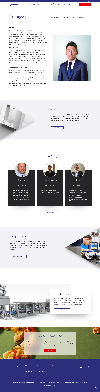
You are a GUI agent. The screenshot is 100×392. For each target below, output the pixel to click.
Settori (29, 4)
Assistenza (46, 4)
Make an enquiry (55, 365)
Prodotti (23, 4)
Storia (64, 17)
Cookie (55, 385)
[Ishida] (15, 365)
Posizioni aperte (61, 4)
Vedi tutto (57, 127)
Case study (58, 17)
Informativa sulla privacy (48, 385)
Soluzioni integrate (37, 4)
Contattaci (50, 350)
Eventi (68, 17)
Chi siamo (53, 4)
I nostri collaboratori (81, 17)
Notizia (73, 17)
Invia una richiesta (85, 4)
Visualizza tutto (50, 212)
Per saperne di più (18, 256)
